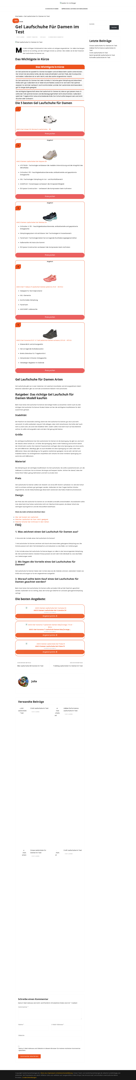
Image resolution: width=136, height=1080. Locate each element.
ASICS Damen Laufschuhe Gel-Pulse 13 (50, 646)
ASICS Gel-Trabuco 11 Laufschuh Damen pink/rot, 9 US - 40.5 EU (39, 287)
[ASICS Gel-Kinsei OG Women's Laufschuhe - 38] (49, 120)
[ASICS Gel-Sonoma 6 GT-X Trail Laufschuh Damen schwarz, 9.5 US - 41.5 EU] (49, 334)
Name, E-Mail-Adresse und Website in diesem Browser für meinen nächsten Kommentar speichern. (49, 1049)
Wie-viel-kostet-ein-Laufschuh (26, 517)
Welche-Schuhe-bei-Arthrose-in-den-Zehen (32, 522)
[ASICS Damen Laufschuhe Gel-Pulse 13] (49, 644)
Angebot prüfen (49, 616)
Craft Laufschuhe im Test (73, 850)
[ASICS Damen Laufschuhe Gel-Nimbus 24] (49, 216)
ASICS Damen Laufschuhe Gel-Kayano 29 (31, 161)
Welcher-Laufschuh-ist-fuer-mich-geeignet (31, 519)
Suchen (91, 24)
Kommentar (23, 1007)
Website (21, 1035)
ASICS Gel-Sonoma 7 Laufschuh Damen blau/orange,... (50, 629)
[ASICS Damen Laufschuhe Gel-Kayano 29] (49, 155)
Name (21, 1025)
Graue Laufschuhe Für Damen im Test (103, 46)
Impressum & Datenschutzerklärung (75, 9)
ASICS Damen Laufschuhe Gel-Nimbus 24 (31, 222)
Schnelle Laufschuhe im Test (99, 57)
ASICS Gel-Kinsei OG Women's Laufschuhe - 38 (33, 129)
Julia (44, 37)
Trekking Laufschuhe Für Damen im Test (68, 666)
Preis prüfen (50, 133)
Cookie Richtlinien (51, 9)
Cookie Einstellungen (29, 1077)
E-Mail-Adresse (58, 1025)
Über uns (44, 1073)
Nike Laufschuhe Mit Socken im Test (30, 666)
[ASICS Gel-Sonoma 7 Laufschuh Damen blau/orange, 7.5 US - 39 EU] (49, 626)
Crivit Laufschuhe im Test (39, 708)
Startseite (19, 16)
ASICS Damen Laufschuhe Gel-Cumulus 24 (50, 610)
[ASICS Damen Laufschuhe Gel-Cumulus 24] (49, 608)
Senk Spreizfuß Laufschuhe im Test (102, 55)
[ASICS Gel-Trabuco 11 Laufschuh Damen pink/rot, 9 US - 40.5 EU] (49, 278)
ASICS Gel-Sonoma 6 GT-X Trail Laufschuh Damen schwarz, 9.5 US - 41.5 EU (44, 340)
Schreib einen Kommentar (55, 37)
